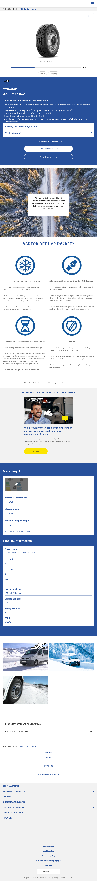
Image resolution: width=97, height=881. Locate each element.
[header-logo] (11, 3)
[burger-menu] (92, 3)
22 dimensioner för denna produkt (48, 141)
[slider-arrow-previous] (5, 68)
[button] (7, 81)
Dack (15, 9)
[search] (87, 3)
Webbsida (7, 9)
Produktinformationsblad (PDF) (19, 531)
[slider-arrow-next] (92, 68)
